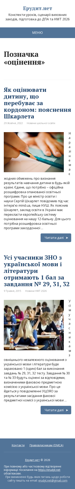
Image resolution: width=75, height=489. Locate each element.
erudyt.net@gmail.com (52, 480)
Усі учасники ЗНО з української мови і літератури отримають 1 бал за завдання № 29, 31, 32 (37, 270)
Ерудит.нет (37, 8)
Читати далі (54, 237)
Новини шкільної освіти (41, 123)
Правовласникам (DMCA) (46, 445)
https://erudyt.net (49, 470)
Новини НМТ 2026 (36, 291)
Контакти (18, 445)
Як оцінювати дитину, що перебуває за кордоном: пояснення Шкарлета (37, 103)
